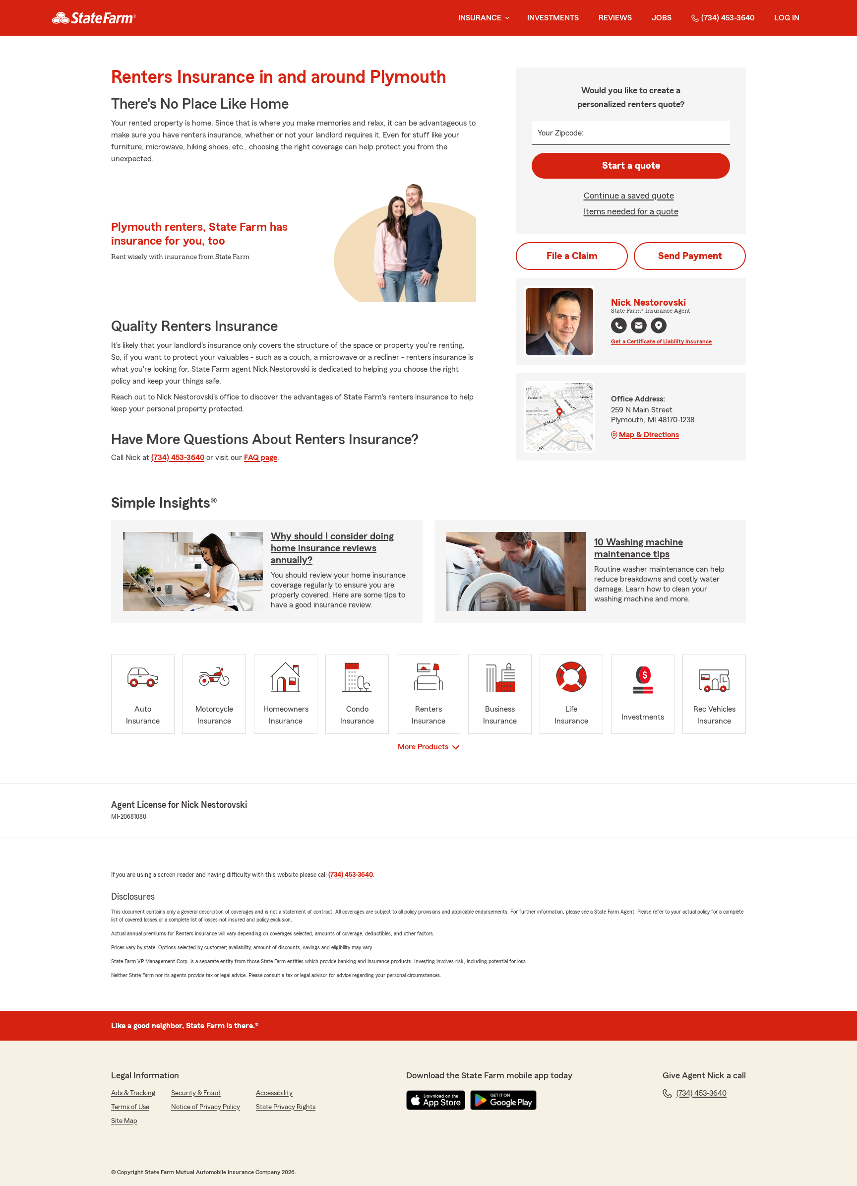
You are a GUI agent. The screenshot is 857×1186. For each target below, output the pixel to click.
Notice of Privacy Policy (205, 1107)
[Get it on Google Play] (503, 1100)
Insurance (479, 18)
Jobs (662, 18)
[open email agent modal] (639, 327)
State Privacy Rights (285, 1107)
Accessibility (274, 1093)
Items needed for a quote (631, 211)
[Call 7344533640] (619, 325)
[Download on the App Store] (436, 1100)
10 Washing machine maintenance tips (638, 548)
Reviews (615, 18)
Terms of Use (130, 1107)
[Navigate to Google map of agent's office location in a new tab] (659, 325)
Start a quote (631, 166)
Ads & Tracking (133, 1093)
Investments (553, 18)
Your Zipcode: (561, 133)
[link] (94, 18)
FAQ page (260, 457)
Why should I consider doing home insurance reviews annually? (332, 548)
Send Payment (690, 256)
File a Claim (572, 256)
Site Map (124, 1121)
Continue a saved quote (629, 195)
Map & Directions (649, 435)
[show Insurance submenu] (505, 18)
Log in (786, 18)
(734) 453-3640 (727, 18)
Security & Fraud (196, 1093)
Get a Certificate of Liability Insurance (661, 341)
